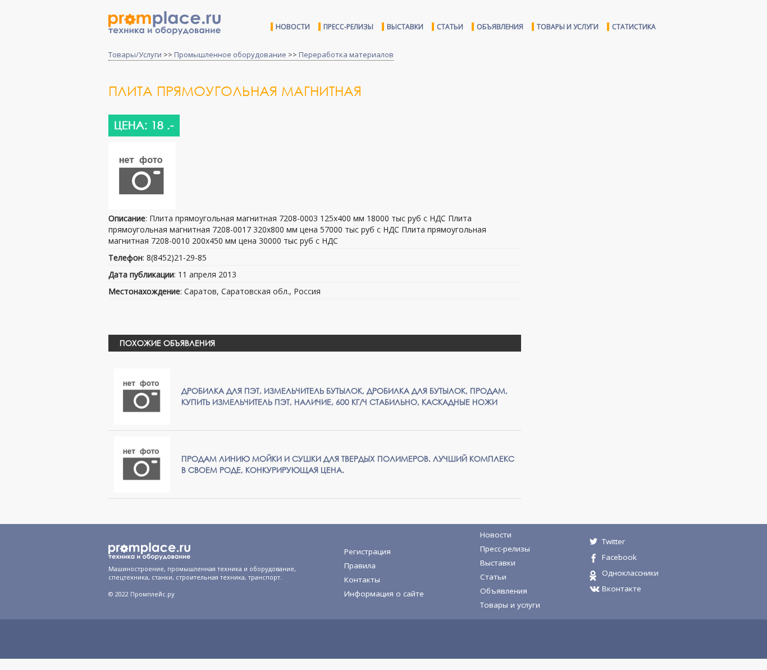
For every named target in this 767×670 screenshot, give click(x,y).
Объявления (500, 26)
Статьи (450, 26)
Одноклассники (630, 573)
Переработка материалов (346, 54)
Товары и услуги (568, 26)
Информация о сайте (384, 594)
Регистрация (367, 551)
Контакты (362, 580)
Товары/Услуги (135, 54)
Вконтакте (621, 589)
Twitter (613, 541)
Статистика (634, 26)
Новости (293, 26)
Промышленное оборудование (230, 54)
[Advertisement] (623, 173)
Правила (360, 565)
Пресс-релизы (348, 26)
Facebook (619, 557)
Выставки (405, 26)
